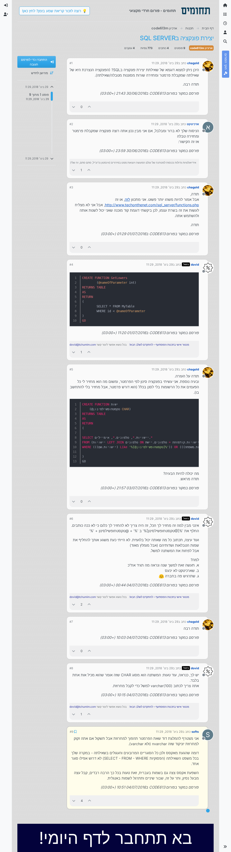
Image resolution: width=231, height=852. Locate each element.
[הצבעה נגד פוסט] (73, 106)
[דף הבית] (225, 5)
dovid (195, 264)
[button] (225, 846)
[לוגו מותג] (195, 10)
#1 (71, 63)
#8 (71, 668)
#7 (71, 621)
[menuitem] (6, 5)
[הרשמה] (6, 14)
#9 (71, 731)
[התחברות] (6, 5)
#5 (71, 369)
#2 (71, 124)
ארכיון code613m (201, 48)
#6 (71, 518)
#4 (71, 264)
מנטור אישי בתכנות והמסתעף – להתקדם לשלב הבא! (159, 344)
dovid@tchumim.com (82, 344)
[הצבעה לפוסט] (89, 106)
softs (195, 731)
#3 (71, 187)
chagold (193, 63)
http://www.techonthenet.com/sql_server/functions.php (152, 205)
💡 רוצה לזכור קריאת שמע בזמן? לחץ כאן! (54, 11)
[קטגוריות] (225, 14)
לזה (127, 199)
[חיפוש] (225, 41)
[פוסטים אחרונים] (225, 23)
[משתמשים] (225, 32)
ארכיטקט (193, 124)
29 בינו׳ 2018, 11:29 (165, 63)
